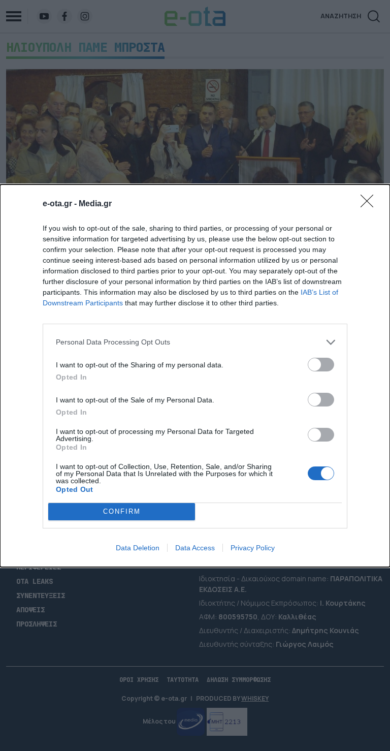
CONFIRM (122, 511)
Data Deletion (137, 548)
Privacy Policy (253, 548)
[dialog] (195, 375)
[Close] (370, 204)
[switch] (321, 364)
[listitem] (195, 342)
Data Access (195, 548)
